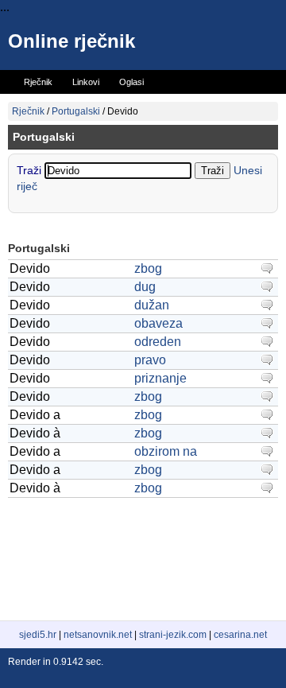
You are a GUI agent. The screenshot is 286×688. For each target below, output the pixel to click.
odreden (157, 341)
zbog (148, 268)
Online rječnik (71, 41)
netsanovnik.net (98, 634)
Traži (30, 170)
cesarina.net (240, 634)
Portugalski (76, 111)
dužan (151, 305)
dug (145, 286)
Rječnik (28, 111)
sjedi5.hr (37, 634)
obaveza (158, 323)
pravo (150, 360)
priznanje (160, 378)
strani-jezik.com (173, 634)
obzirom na (165, 451)
